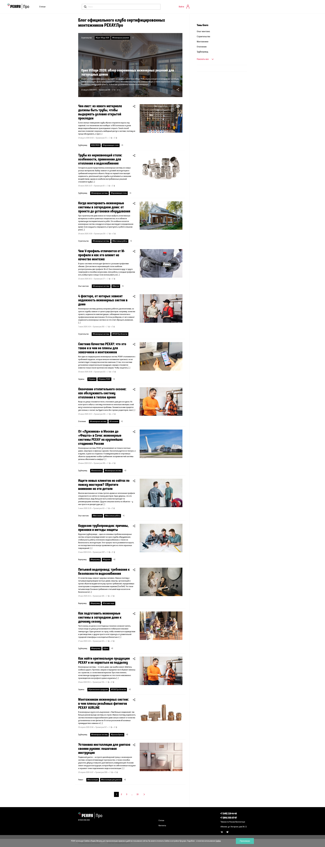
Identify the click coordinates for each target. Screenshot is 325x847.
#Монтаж (115, 286)
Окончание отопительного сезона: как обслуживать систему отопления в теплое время (102, 393)
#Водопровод (95, 560)
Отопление (82, 421)
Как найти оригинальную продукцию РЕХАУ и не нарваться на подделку (104, 660)
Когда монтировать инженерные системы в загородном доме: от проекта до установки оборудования (104, 207)
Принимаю (245, 841)
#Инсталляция (92, 780)
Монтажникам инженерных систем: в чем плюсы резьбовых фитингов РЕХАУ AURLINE (103, 704)
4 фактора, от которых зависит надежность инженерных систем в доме (102, 300)
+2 (133, 38)
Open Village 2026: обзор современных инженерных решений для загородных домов (127, 72)
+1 (122, 145)
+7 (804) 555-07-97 (228, 818)
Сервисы (81, 379)
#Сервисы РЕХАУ (104, 379)
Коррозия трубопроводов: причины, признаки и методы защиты (103, 528)
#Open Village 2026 (102, 38)
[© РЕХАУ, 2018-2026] (91, 815)
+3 (112, 649)
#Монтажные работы (119, 241)
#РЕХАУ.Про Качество (119, 334)
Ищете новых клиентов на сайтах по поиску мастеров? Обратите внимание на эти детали (103, 485)
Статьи (42, 7)
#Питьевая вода (108, 603)
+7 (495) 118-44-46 (228, 814)
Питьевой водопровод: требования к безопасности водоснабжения (104, 572)
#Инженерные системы (99, 193)
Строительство (86, 38)
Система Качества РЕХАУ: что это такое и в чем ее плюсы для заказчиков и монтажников (102, 348)
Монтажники (202, 42)
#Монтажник (97, 516)
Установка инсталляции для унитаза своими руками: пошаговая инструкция (104, 749)
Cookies (218, 841)
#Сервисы (91, 379)
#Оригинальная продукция (98, 689)
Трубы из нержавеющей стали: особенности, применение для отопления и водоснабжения (100, 159)
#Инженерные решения (120, 38)
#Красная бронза (117, 735)
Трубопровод (82, 145)
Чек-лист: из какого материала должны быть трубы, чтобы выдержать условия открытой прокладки (100, 112)
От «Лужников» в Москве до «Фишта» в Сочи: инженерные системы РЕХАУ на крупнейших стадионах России (100, 438)
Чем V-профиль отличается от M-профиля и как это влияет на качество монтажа (101, 255)
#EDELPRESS (95, 145)
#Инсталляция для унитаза (111, 780)
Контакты (162, 826)
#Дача (105, 648)
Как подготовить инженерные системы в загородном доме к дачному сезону (99, 617)
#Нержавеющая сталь (111, 145)
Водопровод (82, 560)
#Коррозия (107, 560)
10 (138, 794)
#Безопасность (96, 471)
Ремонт (80, 780)
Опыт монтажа (83, 286)
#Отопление (114, 421)
